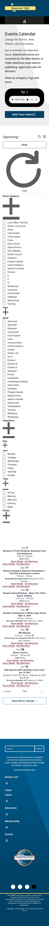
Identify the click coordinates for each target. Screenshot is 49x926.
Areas (10, 229)
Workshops (12, 286)
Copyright (9, 909)
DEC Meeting (14, 250)
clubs (10, 339)
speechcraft (13, 402)
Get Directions (23, 564)
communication (14, 342)
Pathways (12, 296)
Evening (11, 503)
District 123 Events (16, 226)
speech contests (15, 399)
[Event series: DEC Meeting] (33, 635)
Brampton (12, 328)
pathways (12, 388)
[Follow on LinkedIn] (13, 887)
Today (24, 691)
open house (13, 384)
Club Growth (13, 233)
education (12, 370)
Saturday (11, 471)
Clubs (10, 240)
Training (11, 303)
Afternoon (12, 499)
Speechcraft (13, 300)
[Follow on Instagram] (27, 887)
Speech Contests (15, 268)
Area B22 (12, 324)
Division (11, 271)
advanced (12, 321)
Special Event (14, 247)
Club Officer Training (17, 222)
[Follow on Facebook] (20, 887)
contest (10, 349)
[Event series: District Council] (28, 655)
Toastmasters (13, 406)
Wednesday (13, 461)
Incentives (12, 289)
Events (10, 374)
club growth (13, 331)
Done (24, 144)
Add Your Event (22, 114)
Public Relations (15, 265)
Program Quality (15, 261)
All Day (11, 492)
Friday (10, 468)
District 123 (12, 353)
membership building (17, 381)
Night (10, 506)
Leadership (12, 377)
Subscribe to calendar (23, 700)
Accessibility (19, 909)
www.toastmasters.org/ (24, 770)
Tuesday (11, 457)
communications (15, 346)
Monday (11, 453)
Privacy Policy (31, 909)
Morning (11, 496)
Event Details (9, 564)
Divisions (11, 257)
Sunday (11, 475)
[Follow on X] (34, 887)
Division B (12, 363)
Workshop (12, 413)
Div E (10, 356)
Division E (12, 367)
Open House (13, 243)
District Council (14, 254)
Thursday (12, 464)
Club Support (13, 236)
